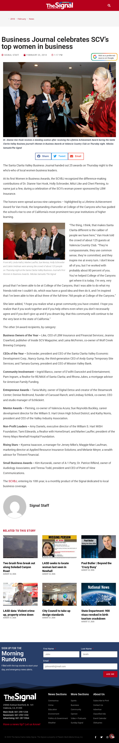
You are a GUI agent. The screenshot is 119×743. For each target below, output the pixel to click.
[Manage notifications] (111, 736)
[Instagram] (107, 737)
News (31, 18)
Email (46, 661)
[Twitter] (101, 737)
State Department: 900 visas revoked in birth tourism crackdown (95, 614)
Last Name (86, 648)
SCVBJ (13, 481)
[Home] (6, 18)
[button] (10, 5)
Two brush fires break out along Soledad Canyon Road (19, 567)
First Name (48, 648)
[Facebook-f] (96, 737)
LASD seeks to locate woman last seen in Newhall (55, 567)
